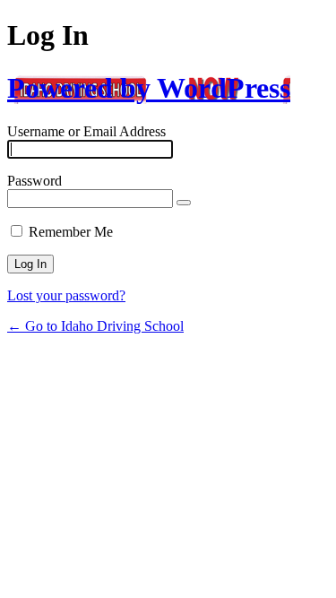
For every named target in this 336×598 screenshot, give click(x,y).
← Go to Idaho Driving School (95, 326)
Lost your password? (66, 295)
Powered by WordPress (148, 88)
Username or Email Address (86, 131)
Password (34, 180)
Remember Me (71, 231)
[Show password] (184, 202)
